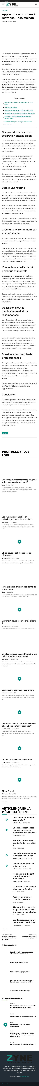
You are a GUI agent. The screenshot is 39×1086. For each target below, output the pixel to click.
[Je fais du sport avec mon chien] (19, 748)
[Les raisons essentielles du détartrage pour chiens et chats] (19, 505)
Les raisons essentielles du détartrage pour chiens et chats (17, 518)
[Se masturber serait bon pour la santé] (5, 1015)
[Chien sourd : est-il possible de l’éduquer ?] (19, 541)
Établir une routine (10, 107)
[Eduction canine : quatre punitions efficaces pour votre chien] (5, 952)
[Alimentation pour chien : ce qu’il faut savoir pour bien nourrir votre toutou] (6, 909)
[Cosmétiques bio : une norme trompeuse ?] (5, 1024)
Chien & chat (8, 791)
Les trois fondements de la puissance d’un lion (24, 854)
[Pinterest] (18, 442)
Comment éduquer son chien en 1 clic (23, 864)
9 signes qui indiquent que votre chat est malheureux (23, 876)
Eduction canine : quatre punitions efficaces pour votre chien (21, 953)
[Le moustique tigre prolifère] (5, 971)
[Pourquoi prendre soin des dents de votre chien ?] (19, 575)
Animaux (4, 10)
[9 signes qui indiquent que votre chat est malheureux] (6, 876)
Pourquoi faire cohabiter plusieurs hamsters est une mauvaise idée (21, 981)
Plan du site (5, 1084)
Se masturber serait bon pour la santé (23, 1016)
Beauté (12, 1022)
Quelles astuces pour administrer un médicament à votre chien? (19, 655)
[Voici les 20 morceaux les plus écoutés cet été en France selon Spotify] (5, 1005)
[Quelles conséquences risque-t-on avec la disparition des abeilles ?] (6, 830)
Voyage (12, 1031)
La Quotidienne (6, 558)
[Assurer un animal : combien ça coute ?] (6, 899)
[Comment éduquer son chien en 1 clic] (6, 865)
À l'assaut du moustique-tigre (20, 990)
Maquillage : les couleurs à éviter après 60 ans (29, 937)
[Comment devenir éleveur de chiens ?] (19, 609)
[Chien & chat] (19, 780)
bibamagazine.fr (17, 881)
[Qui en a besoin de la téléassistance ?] (5, 1043)
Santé (12, 1013)
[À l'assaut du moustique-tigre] (5, 990)
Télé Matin (5, 693)
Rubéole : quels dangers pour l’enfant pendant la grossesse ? (9, 938)
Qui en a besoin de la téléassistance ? (22, 1044)
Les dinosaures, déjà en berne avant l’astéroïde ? (24, 921)
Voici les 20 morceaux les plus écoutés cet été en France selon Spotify (23, 1006)
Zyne (5, 21)
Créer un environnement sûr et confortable (18, 110)
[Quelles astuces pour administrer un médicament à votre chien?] (19, 642)
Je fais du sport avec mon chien (17, 759)
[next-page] (6, 803)
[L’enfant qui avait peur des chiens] (19, 678)
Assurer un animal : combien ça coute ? (22, 898)
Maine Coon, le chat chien (19, 962)
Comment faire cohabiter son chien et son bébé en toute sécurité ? (19, 724)
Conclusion (8, 125)
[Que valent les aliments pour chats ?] (6, 819)
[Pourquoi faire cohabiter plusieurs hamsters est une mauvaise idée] (5, 980)
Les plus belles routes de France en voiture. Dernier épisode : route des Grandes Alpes (22, 1035)
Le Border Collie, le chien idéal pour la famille (24, 887)
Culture (12, 1003)
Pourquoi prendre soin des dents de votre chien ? (24, 842)
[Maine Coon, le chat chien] (5, 961)
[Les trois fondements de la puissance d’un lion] (6, 855)
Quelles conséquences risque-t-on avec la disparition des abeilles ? (25, 830)
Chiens (5, 433)
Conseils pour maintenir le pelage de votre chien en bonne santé (19, 481)
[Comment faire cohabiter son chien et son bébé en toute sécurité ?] (19, 712)
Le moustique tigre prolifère (19, 972)
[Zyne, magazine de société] (12, 5)
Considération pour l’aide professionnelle (18, 122)
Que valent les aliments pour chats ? (24, 818)
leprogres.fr (5, 522)
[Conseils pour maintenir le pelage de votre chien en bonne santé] (19, 468)
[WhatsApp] (23, 442)
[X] (14, 442)
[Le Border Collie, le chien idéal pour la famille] (6, 888)
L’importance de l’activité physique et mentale (19, 113)
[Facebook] (10, 442)
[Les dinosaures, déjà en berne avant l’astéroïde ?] (6, 922)
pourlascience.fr (17, 925)
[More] (27, 442)
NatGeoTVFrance (17, 858)
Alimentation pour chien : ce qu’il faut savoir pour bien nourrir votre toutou (25, 909)
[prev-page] (3, 803)
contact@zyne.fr (24, 1076)
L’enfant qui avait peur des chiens (18, 690)
